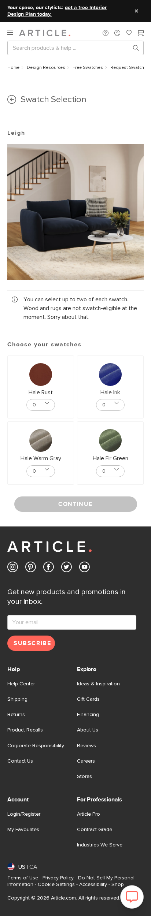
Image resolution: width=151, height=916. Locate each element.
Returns (16, 714)
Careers (86, 761)
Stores (84, 776)
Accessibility (93, 884)
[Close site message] (136, 11)
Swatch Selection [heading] (53, 99)
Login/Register (23, 814)
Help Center (21, 683)
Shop (117, 884)
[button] (105, 33)
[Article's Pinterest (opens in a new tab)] (30, 568)
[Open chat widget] (132, 897)
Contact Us (20, 761)
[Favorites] (129, 34)
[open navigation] (13, 33)
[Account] (117, 33)
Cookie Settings (56, 884)
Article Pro (88, 814)
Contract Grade (94, 829)
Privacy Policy (58, 877)
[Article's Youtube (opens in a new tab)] (84, 568)
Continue (75, 504)
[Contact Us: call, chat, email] (105, 33)
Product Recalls (25, 730)
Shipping (17, 699)
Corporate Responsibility (35, 745)
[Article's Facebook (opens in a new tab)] (48, 568)
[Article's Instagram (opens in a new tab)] (12, 568)
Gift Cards (88, 699)
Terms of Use (22, 877)
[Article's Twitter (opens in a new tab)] (66, 568)
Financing (88, 714)
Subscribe (32, 643)
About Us (87, 730)
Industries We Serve (99, 845)
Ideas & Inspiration (98, 683)
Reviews (86, 745)
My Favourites (23, 829)
